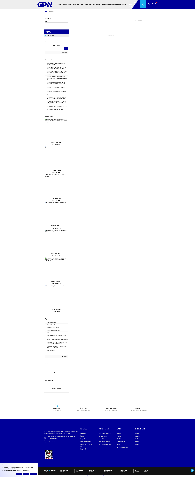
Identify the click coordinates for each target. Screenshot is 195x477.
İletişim (82, 436)
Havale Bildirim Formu (85, 442)
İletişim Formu (83, 439)
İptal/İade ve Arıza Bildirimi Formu (86, 445)
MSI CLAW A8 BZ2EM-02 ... (56, 226)
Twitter (137, 439)
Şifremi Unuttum (121, 442)
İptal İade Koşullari (103, 439)
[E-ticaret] (97, 476)
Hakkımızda (83, 433)
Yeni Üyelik (119, 436)
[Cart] (156, 4)
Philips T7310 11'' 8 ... (56, 198)
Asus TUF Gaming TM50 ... (56, 142)
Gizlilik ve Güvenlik (103, 436)
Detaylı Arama (64, 52)
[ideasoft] (89, 476)
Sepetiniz (119, 444)
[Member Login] (152, 4)
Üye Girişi (119, 439)
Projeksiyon (51, 11)
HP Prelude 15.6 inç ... (56, 309)
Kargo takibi (83, 449)
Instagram (137, 436)
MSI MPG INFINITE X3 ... (56, 281)
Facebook (137, 433)
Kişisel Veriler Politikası (104, 442)
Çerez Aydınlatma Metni (122, 447)
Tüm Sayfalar (64, 356)
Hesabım (119, 433)
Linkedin (137, 444)
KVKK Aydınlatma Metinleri (105, 444)
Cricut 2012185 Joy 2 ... (56, 253)
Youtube (137, 442)
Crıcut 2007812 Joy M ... (56, 170)
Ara (65, 48)
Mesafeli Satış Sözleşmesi (105, 433)
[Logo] (44, 4)
